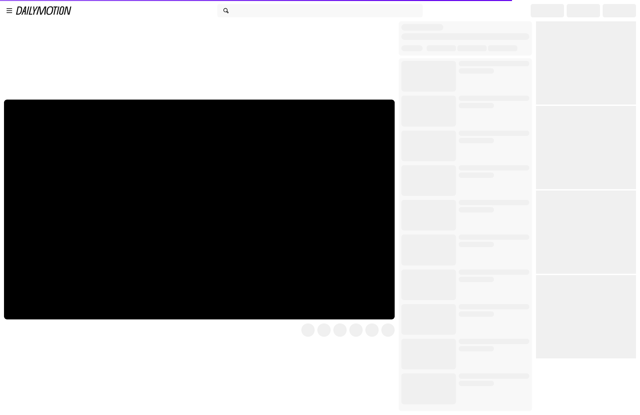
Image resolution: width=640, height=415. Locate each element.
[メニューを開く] (9, 10)
